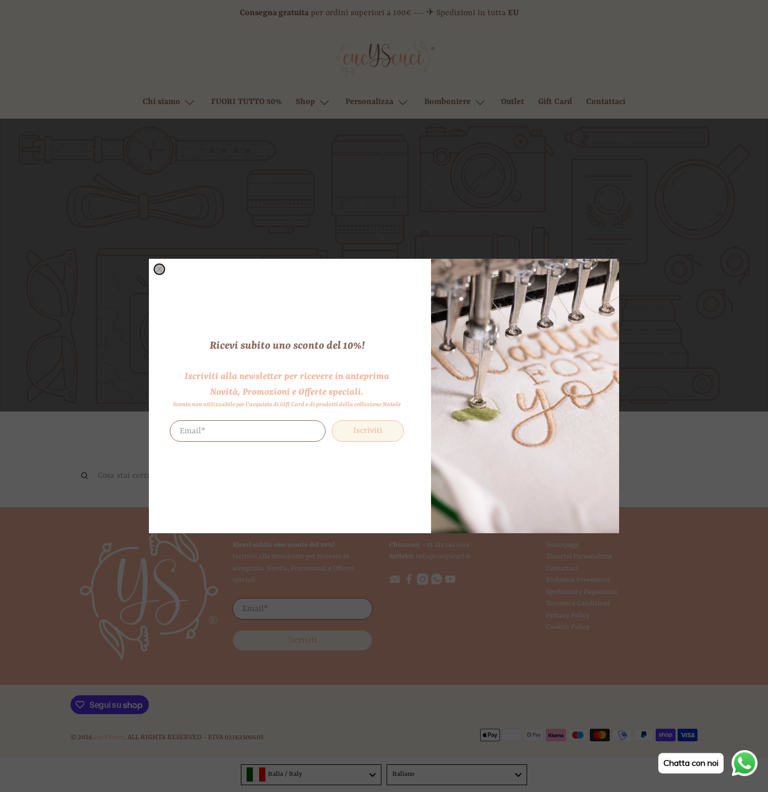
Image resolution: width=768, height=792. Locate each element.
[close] (159, 269)
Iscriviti (367, 431)
